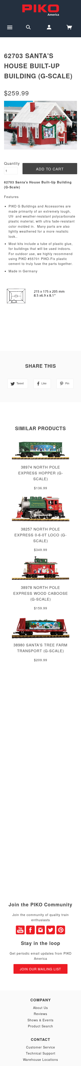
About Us (40, 1007)
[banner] (40, 9)
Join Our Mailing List (40, 969)
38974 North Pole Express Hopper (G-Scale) (40, 472)
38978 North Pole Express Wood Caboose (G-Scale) (40, 593)
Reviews (40, 1013)
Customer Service (40, 1047)
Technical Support (40, 1053)
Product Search (40, 1026)
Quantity (12, 163)
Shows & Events (40, 1020)
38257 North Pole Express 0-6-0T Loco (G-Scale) (40, 534)
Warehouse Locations (40, 1059)
